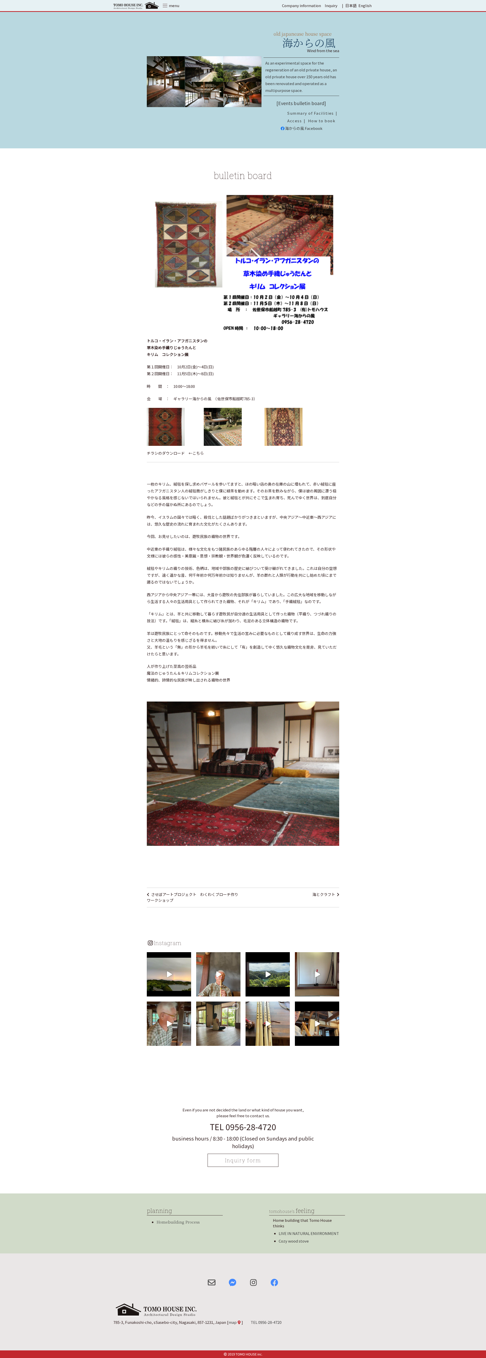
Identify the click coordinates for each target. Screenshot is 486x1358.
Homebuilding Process (178, 1222)
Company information (301, 5)
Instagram (167, 943)
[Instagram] (187, 991)
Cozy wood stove (294, 1241)
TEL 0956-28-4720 (243, 1126)
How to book (322, 120)
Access (294, 120)
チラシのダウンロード (166, 453)
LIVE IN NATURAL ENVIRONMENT (309, 1233)
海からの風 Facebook (303, 128)
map (233, 1322)
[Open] (169, 974)
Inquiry (331, 5)
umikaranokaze (168, 957)
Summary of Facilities (310, 113)
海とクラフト (323, 894)
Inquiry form (243, 1160)
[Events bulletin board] (301, 103)
